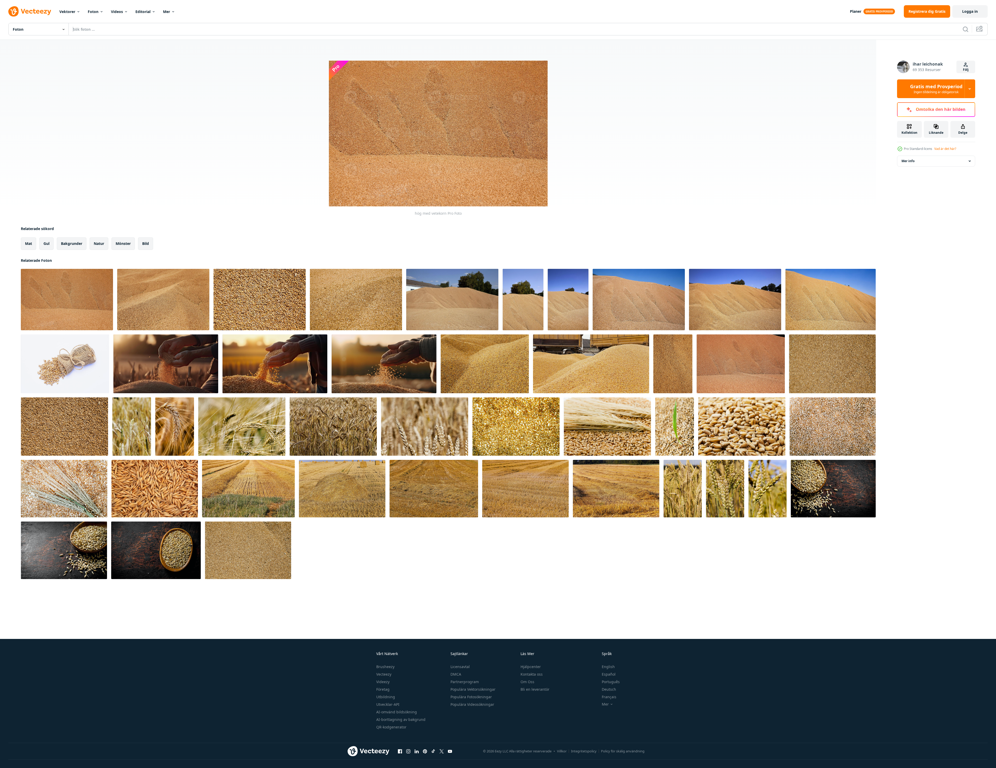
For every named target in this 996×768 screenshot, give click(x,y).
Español (609, 674)
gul (46, 243)
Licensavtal (460, 666)
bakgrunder (71, 243)
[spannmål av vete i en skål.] (833, 488)
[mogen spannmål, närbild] (241, 426)
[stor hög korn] (452, 299)
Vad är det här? (945, 149)
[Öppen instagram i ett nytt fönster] (408, 751)
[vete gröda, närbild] (568, 299)
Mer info (907, 161)
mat (28, 243)
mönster (123, 243)
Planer (855, 11)
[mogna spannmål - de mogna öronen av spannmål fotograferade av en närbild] (725, 488)
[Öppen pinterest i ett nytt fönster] (425, 751)
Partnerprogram (464, 681)
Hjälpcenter (531, 666)
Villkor (562, 751)
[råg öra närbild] (682, 488)
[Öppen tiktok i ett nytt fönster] (433, 751)
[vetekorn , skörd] (248, 550)
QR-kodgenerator (391, 727)
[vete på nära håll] (516, 426)
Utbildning (385, 696)
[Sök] (965, 29)
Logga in (970, 11)
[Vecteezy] (29, 11)
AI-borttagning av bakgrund (400, 719)
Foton (93, 11)
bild (145, 243)
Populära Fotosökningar (471, 696)
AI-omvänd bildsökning (396, 711)
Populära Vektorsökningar (473, 689)
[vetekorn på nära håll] (672, 363)
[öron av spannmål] (131, 426)
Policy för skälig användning (622, 751)
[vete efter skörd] (674, 426)
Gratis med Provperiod (936, 88)
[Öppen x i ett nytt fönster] (442, 751)
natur (99, 243)
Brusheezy (385, 666)
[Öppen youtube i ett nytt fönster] (450, 751)
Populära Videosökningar (472, 704)
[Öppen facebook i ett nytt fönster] (400, 751)
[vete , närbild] (833, 426)
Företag (383, 689)
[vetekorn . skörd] (832, 363)
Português (611, 681)
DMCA (455, 674)
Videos (117, 11)
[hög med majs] (485, 363)
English (608, 666)
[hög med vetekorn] (67, 299)
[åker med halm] (248, 488)
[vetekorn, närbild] (741, 363)
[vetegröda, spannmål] (830, 299)
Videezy (383, 681)
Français (609, 696)
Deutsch (609, 689)
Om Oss (527, 681)
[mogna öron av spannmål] (174, 426)
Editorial (143, 11)
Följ (966, 69)
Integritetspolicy (584, 751)
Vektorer (67, 11)
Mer (166, 11)
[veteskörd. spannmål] (523, 299)
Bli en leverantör (535, 689)
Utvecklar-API (387, 704)
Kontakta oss (532, 674)
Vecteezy (383, 674)
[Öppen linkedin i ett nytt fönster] (417, 751)
